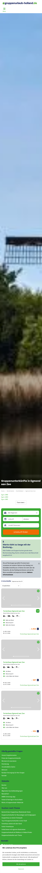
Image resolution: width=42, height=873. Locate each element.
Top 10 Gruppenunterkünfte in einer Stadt (14, 821)
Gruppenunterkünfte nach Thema (12, 835)
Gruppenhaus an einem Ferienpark (12, 818)
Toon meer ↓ (21, 502)
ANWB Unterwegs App (8, 797)
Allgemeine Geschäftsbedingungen (12, 791)
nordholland (19, 491)
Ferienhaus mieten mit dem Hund (12, 824)
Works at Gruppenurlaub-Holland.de (12, 803)
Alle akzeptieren (21, 864)
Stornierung (5, 764)
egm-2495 (4, 499)
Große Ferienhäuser (8, 827)
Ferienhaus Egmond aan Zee (29, 634)
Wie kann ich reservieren (9, 761)
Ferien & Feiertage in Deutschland (12, 800)
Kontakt (4, 776)
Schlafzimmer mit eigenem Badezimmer (13, 830)
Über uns (4, 788)
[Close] (39, 563)
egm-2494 (4, 497)
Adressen (4, 770)
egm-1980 (4, 495)
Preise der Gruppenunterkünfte (11, 758)
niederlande (10, 491)
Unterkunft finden (21, 532)
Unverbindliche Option (8, 767)
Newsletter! (5, 794)
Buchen (4, 785)
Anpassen (21, 869)
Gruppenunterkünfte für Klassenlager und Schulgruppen (19, 815)
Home (3, 491)
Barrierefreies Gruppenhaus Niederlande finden (16, 812)
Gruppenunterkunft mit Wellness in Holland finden (17, 832)
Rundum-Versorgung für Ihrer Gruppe (13, 773)
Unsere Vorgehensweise (9, 755)
